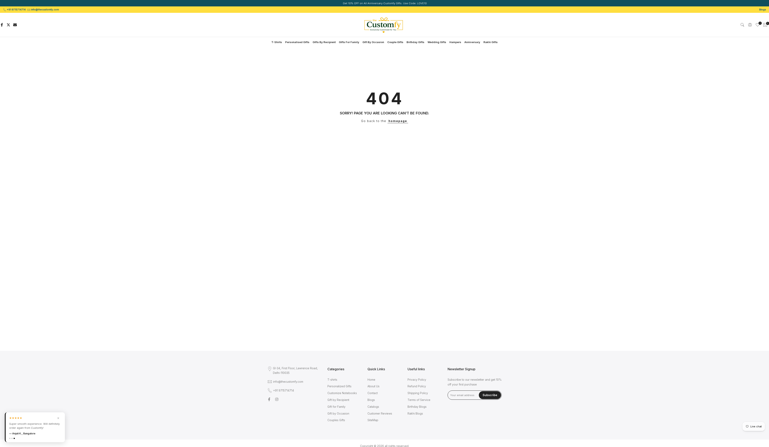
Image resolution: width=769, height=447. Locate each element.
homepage (398, 121)
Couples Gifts (336, 420)
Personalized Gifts (339, 386)
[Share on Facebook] (2, 24)
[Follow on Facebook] (269, 399)
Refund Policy (417, 386)
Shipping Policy (418, 393)
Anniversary (472, 42)
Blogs (762, 9)
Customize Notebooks (342, 393)
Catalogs (373, 406)
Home (371, 379)
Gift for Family (336, 406)
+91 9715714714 (16, 9)
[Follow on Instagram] (277, 399)
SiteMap (372, 420)
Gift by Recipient (338, 400)
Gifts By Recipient (324, 42)
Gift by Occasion (338, 413)
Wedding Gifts (437, 42)
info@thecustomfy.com (45, 9)
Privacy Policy (417, 379)
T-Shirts (276, 42)
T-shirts (332, 379)
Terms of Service (419, 400)
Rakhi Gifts (490, 42)
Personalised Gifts (297, 42)
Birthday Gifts (415, 42)
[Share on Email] (15, 24)
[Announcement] (384, 3)
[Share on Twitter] (8, 24)
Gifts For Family (349, 42)
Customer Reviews (379, 413)
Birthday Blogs (417, 406)
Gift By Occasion (373, 42)
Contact (372, 393)
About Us (373, 386)
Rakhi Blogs (415, 413)
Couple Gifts (395, 42)
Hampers (455, 42)
